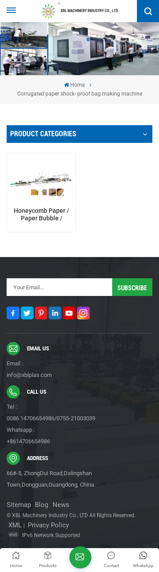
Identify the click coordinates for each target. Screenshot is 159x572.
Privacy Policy (48, 525)
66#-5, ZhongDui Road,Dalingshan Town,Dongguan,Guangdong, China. (51, 479)
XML (15, 525)
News (61, 505)
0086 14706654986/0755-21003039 (51, 418)
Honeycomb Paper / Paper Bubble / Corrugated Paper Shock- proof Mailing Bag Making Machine (41, 215)
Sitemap (19, 505)
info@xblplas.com (29, 375)
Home (77, 85)
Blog (41, 505)
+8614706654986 (28, 441)
